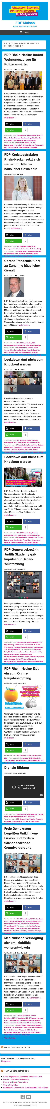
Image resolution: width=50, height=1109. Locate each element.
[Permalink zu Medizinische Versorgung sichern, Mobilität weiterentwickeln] (23, 973)
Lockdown (28, 450)
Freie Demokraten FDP (17, 1047)
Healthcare (36, 928)
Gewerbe (7, 450)
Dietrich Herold (9, 254)
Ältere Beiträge (9, 1038)
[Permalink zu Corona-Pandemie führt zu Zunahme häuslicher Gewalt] (14, 298)
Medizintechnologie (34, 931)
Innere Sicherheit (31, 657)
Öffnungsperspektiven (18, 452)
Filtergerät (22, 1030)
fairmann (22, 254)
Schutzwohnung (9, 256)
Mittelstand (32, 659)
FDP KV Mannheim (36, 919)
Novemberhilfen (22, 661)
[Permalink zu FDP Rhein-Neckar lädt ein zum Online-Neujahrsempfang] (23, 710)
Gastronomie (36, 447)
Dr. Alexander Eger (21, 928)
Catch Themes (32, 1105)
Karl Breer (34, 1030)
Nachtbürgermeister (34, 1032)
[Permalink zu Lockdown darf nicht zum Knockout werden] (23, 395)
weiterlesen (10, 117)
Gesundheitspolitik (26, 647)
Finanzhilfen (27, 447)
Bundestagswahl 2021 (34, 642)
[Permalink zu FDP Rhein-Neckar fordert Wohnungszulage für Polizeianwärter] (23, 90)
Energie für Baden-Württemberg (15, 1082)
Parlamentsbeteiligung (35, 661)
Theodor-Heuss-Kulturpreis (28, 147)
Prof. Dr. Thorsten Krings (35, 452)
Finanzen (17, 138)
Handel (13, 450)
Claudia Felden (22, 251)
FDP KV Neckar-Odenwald (13, 921)
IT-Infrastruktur (17, 821)
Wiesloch (31, 817)
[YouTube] (28, 1097)
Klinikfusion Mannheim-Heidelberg (15, 931)
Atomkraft (20, 143)
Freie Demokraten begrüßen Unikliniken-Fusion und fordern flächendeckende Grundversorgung (21, 838)
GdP (20, 145)
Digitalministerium (10, 654)
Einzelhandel (18, 447)
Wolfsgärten (26, 1035)
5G (18, 819)
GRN (29, 928)
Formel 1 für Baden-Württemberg (16, 1079)
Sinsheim (18, 256)
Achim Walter (34, 926)
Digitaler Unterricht (35, 819)
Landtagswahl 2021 (10, 442)
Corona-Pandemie (20, 350)
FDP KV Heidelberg (23, 919)
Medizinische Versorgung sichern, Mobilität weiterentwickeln (23, 943)
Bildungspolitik (22, 135)
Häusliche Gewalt (32, 254)
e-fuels (16, 145)
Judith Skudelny (9, 659)
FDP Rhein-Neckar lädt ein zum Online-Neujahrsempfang (21, 673)
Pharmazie (7, 933)
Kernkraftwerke (13, 147)
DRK (16, 254)
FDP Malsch (25, 22)
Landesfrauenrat (18, 355)
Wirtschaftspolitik (30, 140)
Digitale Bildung (16, 767)
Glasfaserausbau (10, 657)
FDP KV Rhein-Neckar (24, 246)
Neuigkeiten (5, 1061)
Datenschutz (43, 1102)
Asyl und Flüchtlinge (23, 1016)
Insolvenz (40, 657)
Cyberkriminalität (35, 652)
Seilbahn (18, 1035)
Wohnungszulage (9, 150)
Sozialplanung (27, 256)
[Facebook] (23, 1097)
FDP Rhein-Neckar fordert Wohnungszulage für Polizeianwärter (23, 59)
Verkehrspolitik (18, 140)
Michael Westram (21, 659)
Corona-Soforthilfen (10, 1085)
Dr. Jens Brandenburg (24, 654)
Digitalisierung (9, 645)
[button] (13, 124)
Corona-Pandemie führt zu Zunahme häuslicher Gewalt (22, 265)
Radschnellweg (9, 1035)
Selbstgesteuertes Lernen (12, 824)
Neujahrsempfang (10, 661)
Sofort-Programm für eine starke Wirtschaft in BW (22, 1076)
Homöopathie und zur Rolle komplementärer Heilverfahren (25, 1087)
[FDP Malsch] (25, 19)
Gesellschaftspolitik (27, 138)
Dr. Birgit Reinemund (11, 1030)
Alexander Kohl (22, 348)
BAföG (27, 143)
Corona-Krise (8, 350)
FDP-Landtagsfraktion (16, 1070)
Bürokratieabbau (13, 652)
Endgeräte (7, 821)
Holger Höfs (20, 450)
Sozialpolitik (22, 442)
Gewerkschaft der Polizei (31, 145)
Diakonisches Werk (34, 251)
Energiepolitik (32, 135)
